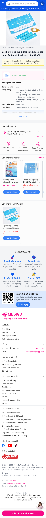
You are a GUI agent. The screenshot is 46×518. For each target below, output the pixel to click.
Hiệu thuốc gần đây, (29, 497)
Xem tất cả (40, 158)
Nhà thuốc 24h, (15, 497)
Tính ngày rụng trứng (10, 339)
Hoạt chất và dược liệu (11, 400)
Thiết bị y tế (6, 387)
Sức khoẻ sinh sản (9, 393)
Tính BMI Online (8, 332)
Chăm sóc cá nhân (9, 384)
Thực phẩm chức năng (11, 390)
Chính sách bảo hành (10, 426)
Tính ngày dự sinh (9, 335)
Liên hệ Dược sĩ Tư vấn (23, 513)
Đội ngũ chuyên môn (10, 371)
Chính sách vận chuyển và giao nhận (16, 419)
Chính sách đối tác (9, 361)
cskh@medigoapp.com (35, 352)
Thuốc (4, 397)
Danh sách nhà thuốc (10, 368)
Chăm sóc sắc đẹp (9, 380)
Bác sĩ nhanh (27, 500)
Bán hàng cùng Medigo (11, 364)
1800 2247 (40, 348)
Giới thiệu (6, 329)
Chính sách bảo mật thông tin (14, 429)
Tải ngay (24, 304)
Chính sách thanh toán (11, 413)
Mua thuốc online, (25, 495)
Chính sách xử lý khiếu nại (12, 416)
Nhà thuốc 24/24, (12, 495)
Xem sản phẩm (11, 192)
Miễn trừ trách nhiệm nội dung (14, 436)
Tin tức (4, 403)
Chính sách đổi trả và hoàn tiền (14, 423)
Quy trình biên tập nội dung (13, 432)
